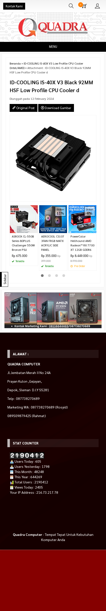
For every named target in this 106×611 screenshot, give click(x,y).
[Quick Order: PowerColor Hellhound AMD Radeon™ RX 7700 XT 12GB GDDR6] (93, 229)
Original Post (25, 108)
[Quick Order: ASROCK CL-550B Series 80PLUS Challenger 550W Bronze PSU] (34, 229)
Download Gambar (57, 108)
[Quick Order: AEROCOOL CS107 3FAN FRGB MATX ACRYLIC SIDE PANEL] (64, 229)
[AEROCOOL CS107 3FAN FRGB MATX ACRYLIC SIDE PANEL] (53, 219)
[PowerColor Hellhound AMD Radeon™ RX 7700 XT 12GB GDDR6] (82, 219)
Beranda (15, 63)
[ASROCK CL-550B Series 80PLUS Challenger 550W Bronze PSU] (24, 219)
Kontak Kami (14, 6)
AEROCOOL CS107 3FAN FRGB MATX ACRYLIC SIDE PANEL (52, 243)
